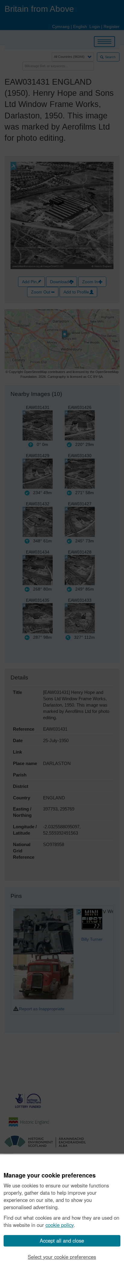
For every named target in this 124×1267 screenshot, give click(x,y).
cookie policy (59, 1224)
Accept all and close (62, 1240)
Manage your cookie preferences (50, 1175)
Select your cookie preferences (62, 1256)
